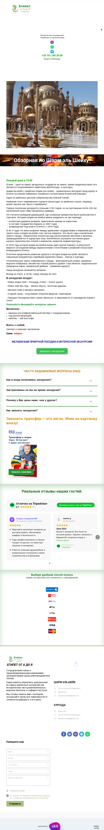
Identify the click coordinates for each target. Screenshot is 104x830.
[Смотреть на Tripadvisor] (59, 519)
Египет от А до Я (20, 665)
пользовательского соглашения (35, 798)
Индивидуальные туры (65, 21)
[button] (6, 537)
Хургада (44, 21)
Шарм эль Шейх (27, 21)
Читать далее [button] (62, 540)
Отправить (15, 803)
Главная (12, 21)
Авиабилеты (86, 21)
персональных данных (40, 796)
